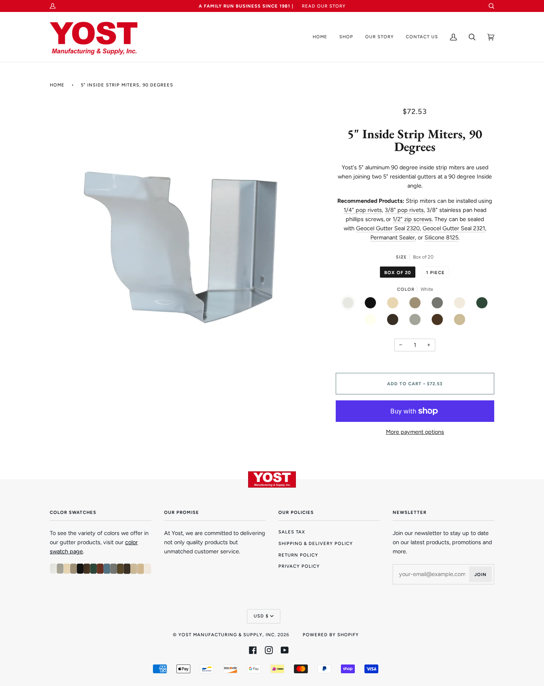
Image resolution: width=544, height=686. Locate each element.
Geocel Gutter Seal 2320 (388, 228)
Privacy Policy (299, 566)
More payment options (415, 431)
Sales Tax (291, 532)
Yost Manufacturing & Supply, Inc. (227, 634)
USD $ (261, 616)
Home (57, 85)
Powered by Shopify (331, 634)
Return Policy (298, 555)
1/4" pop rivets (363, 210)
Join (480, 574)
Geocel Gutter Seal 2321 (454, 228)
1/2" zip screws (412, 219)
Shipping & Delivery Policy (315, 543)
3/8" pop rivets (404, 210)
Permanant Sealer (392, 237)
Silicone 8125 (441, 237)
